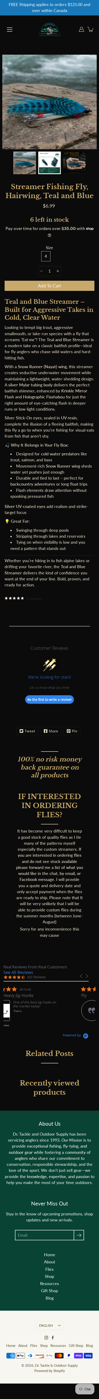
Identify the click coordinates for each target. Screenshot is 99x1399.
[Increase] (57, 271)
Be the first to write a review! (49, 699)
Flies (49, 1269)
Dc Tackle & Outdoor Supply (56, 1365)
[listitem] (38, 1008)
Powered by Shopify (49, 1371)
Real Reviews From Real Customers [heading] (35, 967)
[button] (81, 976)
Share (53, 731)
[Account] (81, 29)
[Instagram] (46, 1337)
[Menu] (10, 29)
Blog (50, 1298)
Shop (49, 1276)
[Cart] (90, 29)
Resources (49, 1283)
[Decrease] (41, 271)
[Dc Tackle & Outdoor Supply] (49, 29)
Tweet (30, 731)
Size (49, 247)
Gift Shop (49, 1290)
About (49, 1261)
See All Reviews (18, 972)
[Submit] (79, 1235)
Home (49, 1254)
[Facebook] (53, 1337)
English (46, 1325)
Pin (74, 731)
